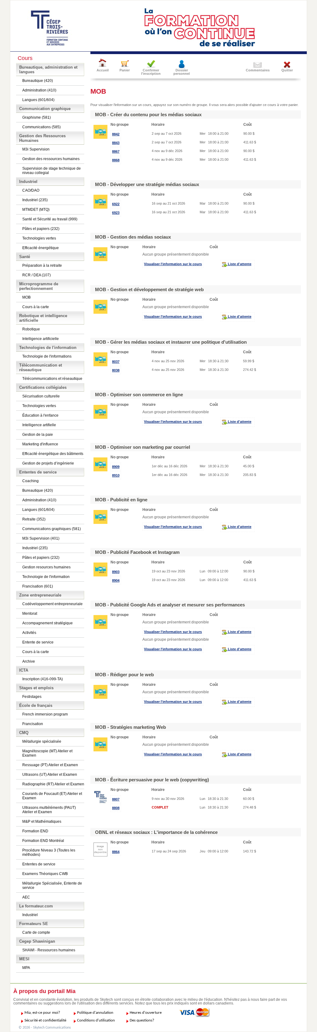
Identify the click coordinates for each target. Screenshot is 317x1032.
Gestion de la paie (37, 434)
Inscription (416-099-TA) (42, 679)
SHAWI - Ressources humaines (48, 950)
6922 (115, 204)
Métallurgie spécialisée (41, 741)
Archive (28, 661)
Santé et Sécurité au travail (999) (49, 219)
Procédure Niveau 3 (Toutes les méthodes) (48, 852)
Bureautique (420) (37, 81)
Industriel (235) (35, 200)
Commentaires (258, 70)
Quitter (287, 70)
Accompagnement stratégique (47, 623)
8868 (115, 160)
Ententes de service (38, 864)
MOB (26, 297)
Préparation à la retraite (42, 265)
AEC (26, 897)
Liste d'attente (239, 264)
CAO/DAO (30, 190)
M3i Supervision (36, 149)
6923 (115, 212)
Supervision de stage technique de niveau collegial (51, 170)
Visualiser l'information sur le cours (173, 264)
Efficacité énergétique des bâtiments (52, 454)
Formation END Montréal (43, 841)
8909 (115, 467)
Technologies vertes (39, 238)
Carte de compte (36, 932)
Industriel (30, 915)
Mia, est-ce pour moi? (42, 1013)
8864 (115, 852)
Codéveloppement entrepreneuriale (52, 604)
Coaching (30, 481)
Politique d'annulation (95, 1013)
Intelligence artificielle (40, 339)
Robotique (31, 329)
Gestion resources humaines (46, 567)
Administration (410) (39, 90)
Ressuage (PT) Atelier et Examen (50, 765)
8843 (115, 143)
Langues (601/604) (38, 100)
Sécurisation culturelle (41, 396)
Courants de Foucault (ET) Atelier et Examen (52, 796)
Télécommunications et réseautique (52, 378)
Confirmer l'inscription (151, 71)
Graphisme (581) (36, 117)
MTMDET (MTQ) (36, 209)
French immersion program (45, 714)
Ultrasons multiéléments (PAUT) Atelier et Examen (49, 809)
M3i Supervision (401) (40, 538)
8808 (115, 808)
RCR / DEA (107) (36, 275)
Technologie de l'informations (47, 356)
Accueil (103, 70)
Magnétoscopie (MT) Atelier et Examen (47, 753)
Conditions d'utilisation (96, 1020)
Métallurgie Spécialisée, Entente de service (52, 885)
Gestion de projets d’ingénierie (48, 463)
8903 (115, 572)
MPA (26, 968)
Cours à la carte (35, 307)
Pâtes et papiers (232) (40, 229)
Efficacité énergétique (40, 248)
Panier (124, 70)
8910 (115, 475)
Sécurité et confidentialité (45, 1020)
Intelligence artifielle (39, 425)
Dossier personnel (181, 71)
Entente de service (38, 642)
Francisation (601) (37, 586)
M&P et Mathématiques (41, 821)
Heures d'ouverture (146, 1013)
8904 (115, 580)
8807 (115, 799)
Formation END (35, 831)
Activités (29, 633)
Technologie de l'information (46, 577)
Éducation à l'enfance (40, 415)
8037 (115, 361)
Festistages (31, 696)
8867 (115, 151)
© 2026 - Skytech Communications (45, 1028)
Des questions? (142, 1020)
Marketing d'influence (40, 444)
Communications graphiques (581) (51, 529)
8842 (115, 134)
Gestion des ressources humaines (51, 159)
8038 (115, 370)
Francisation (32, 724)
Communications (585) (41, 127)
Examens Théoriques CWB (45, 874)
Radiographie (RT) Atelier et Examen (53, 784)
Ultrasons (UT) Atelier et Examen (49, 774)
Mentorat (29, 613)
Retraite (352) (34, 519)
